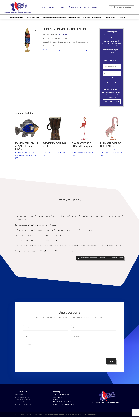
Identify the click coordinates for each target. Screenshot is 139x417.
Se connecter (112, 82)
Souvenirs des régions (16, 17)
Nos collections (96, 17)
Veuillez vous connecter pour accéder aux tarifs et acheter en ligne (65, 50)
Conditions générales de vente (25, 402)
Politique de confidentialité (24, 404)
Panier (62, 7)
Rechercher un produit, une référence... (122, 7)
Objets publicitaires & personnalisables (54, 17)
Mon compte (49, 7)
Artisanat (122, 17)
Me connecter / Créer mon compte (84, 7)
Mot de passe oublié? (109, 78)
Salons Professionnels (22, 397)
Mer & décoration (63, 34)
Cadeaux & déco (110, 17)
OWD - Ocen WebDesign (56, 414)
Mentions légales (91, 414)
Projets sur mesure (74, 17)
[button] (36, 31)
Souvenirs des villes (33, 17)
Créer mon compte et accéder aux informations (101, 258)
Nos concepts (86, 17)
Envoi (111, 361)
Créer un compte (112, 101)
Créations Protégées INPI (23, 399)
